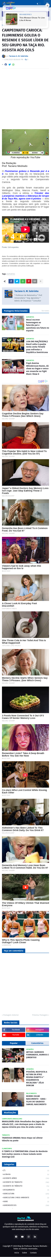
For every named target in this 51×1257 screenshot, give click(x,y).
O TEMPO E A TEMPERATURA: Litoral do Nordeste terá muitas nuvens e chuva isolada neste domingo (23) (25, 1154)
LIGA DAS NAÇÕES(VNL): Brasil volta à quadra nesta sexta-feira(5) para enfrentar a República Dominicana (37, 347)
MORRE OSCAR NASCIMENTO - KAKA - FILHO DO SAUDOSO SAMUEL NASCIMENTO (36, 1100)
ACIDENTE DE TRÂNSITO (26, 1186)
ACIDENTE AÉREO (26, 1178)
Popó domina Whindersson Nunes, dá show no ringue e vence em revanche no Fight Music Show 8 (37, 368)
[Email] (34, 281)
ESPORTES (11, 274)
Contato (33, 1253)
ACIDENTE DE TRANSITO (26, 1182)
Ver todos (45, 311)
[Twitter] (9, 64)
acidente (26, 1174)
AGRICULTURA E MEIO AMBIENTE (26, 1197)
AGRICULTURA (26, 1194)
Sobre (24, 1253)
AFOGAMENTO (26, 1190)
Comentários (37, 1043)
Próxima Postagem (40, 1015)
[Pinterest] (28, 281)
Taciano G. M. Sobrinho (26, 291)
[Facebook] (6, 64)
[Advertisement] (25, 97)
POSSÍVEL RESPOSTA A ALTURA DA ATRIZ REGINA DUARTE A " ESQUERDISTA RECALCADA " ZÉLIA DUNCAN (36, 1079)
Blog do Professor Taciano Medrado (32, 1246)
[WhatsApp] (13, 64)
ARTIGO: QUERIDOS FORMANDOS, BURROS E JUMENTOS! (37, 1055)
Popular (14, 1043)
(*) (26, 1170)
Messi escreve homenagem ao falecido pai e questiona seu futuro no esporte (37, 325)
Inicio (16, 1253)
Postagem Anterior (11, 1015)
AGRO (26, 1201)
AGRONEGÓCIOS (26, 1205)
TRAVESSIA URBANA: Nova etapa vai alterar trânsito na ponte (22, 1139)
